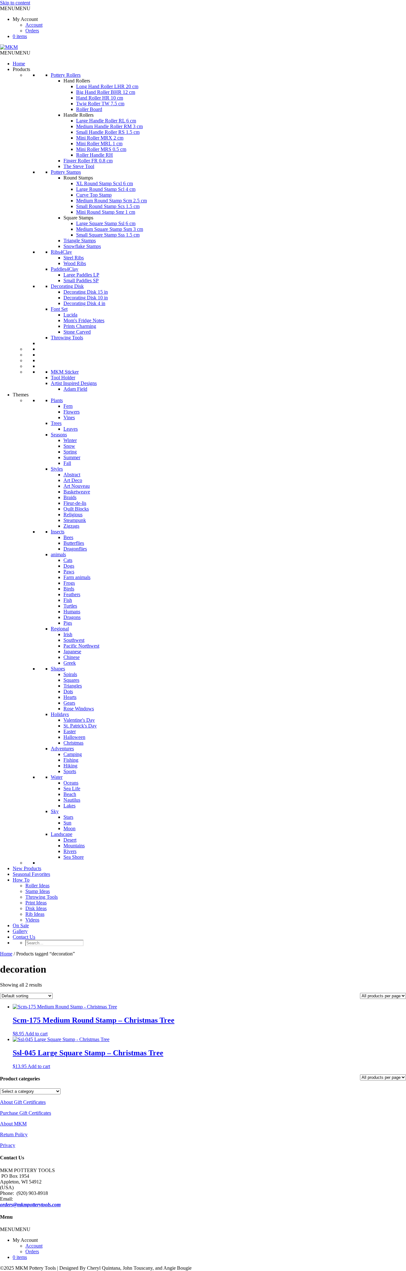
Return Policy (14, 1134)
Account (34, 25)
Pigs (67, 623)
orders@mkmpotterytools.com (30, 1204)
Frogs (69, 583)
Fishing (70, 760)
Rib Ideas (34, 914)
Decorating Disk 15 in (85, 292)
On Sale (21, 925)
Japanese (72, 651)
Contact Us (24, 937)
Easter (69, 731)
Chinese (71, 657)
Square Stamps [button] (78, 217)
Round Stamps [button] (78, 177)
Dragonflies (75, 548)
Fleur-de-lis (74, 503)
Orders (32, 30)
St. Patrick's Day (80, 725)
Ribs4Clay (61, 252)
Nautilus (71, 800)
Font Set (59, 309)
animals (58, 554)
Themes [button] (21, 394)
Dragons (72, 617)
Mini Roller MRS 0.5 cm (101, 149)
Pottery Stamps (66, 172)
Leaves (70, 429)
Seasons (59, 434)
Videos (32, 919)
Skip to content (15, 2)
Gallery (20, 931)
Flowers (71, 411)
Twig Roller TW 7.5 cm (100, 103)
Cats (67, 560)
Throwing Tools (67, 337)
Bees (68, 537)
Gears (69, 703)
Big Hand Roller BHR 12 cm (105, 92)
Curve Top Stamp (94, 195)
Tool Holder (63, 377)
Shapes (58, 668)
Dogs (68, 566)
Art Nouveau (76, 486)
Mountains (74, 845)
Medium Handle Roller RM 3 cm (109, 126)
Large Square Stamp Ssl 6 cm (105, 223)
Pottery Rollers (66, 75)
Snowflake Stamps (82, 246)
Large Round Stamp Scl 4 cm (105, 189)
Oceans (70, 782)
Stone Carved (77, 332)
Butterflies (73, 543)
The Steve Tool (78, 166)
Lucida (70, 314)
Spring (70, 451)
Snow (69, 446)
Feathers (71, 594)
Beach (69, 794)
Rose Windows (78, 708)
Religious (72, 514)
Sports (69, 771)
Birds (68, 588)
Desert (69, 840)
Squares (71, 680)
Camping (72, 754)
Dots (68, 691)
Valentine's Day (79, 720)
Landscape (61, 834)
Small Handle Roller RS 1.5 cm (108, 132)
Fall (67, 463)
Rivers (69, 851)
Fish (67, 600)
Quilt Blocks (76, 509)
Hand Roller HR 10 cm (99, 98)
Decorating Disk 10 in (85, 297)
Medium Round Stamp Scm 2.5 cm (111, 200)
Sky (55, 811)
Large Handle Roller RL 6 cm (106, 120)
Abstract (71, 474)
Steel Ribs (73, 257)
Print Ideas (36, 902)
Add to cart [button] (36, 1033)
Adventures (62, 748)
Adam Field (75, 389)
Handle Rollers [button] (78, 115)
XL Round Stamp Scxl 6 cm (104, 183)
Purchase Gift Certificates (25, 1113)
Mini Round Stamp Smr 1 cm (105, 212)
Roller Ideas (37, 885)
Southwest (73, 640)
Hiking (70, 765)
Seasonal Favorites (31, 874)
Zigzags (71, 526)
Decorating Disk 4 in (84, 303)
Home (19, 63)
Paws (68, 571)
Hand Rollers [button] (76, 80)
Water (56, 777)
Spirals (70, 674)
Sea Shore (73, 857)
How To (21, 880)
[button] (15, 8)
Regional (60, 628)
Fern (68, 406)
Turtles (70, 606)
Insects (57, 531)
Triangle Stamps (79, 240)
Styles (57, 469)
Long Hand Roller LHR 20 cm (107, 86)
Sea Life (71, 788)
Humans (71, 611)
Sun (67, 822)
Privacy (7, 1145)
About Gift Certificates (23, 1102)
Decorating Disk (67, 286)
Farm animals (76, 577)
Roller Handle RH (94, 155)
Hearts (69, 697)
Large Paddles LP (81, 274)
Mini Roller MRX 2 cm (99, 137)
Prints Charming (79, 326)
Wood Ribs (74, 263)
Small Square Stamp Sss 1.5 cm (108, 235)
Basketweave (76, 491)
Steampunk (74, 520)
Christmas (73, 743)
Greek (69, 663)
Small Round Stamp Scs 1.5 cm (108, 206)
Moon (69, 828)
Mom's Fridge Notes (83, 320)
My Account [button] (25, 19)
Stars (68, 817)
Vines (69, 417)
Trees (56, 423)
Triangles (72, 685)
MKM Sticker (65, 372)
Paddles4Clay (64, 269)
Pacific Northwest (81, 646)
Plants (57, 400)
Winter (70, 440)
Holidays (60, 714)
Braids (69, 497)
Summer (71, 457)
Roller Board (89, 109)
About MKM (13, 1123)
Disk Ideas (36, 908)
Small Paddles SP (81, 280)
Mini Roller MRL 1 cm (99, 143)
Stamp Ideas (37, 891)
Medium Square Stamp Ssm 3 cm (109, 229)
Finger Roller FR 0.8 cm (88, 160)
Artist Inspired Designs (74, 383)
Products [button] (21, 69)
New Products (27, 868)
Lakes (69, 805)
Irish (67, 634)
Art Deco (72, 480)
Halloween (74, 737)
